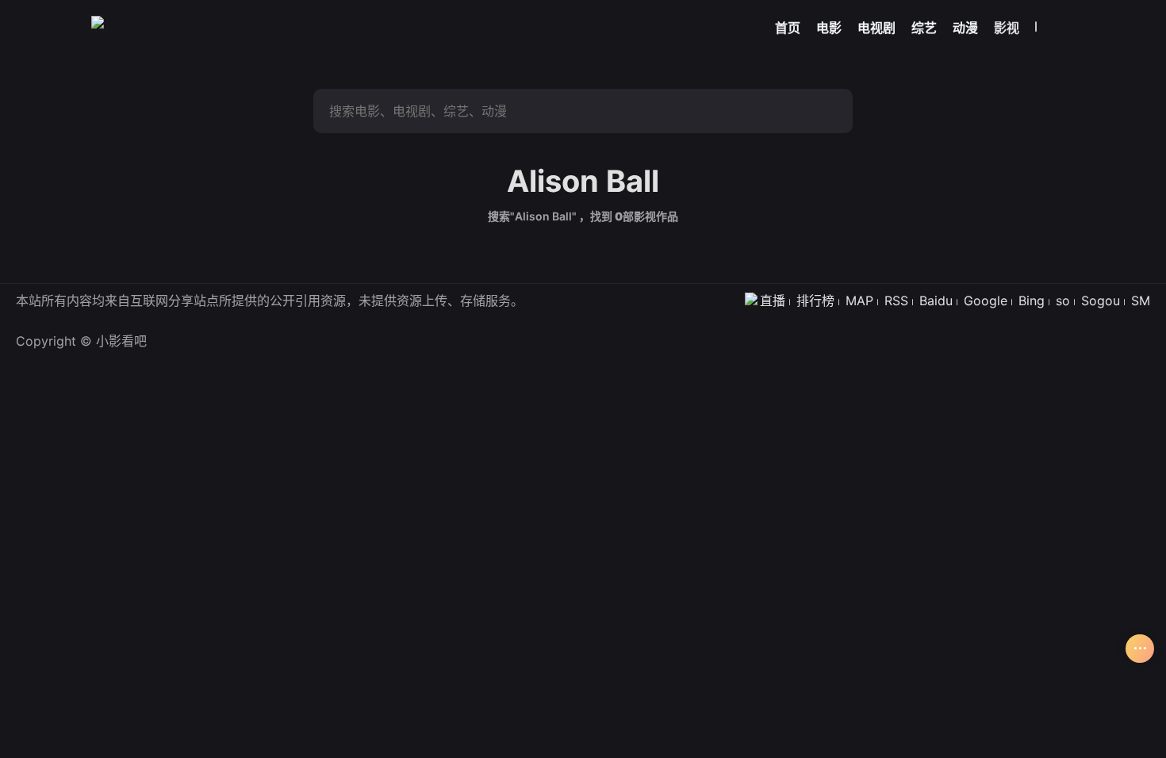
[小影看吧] (97, 22)
